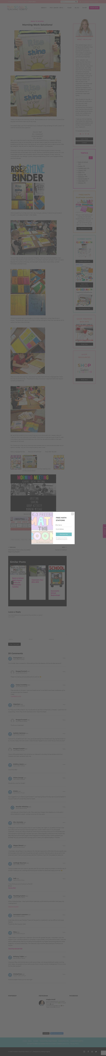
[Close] (72, 513)
